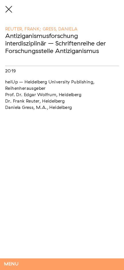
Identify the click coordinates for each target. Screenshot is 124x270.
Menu (11, 264)
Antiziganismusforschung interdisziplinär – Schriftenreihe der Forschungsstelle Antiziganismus (55, 43)
